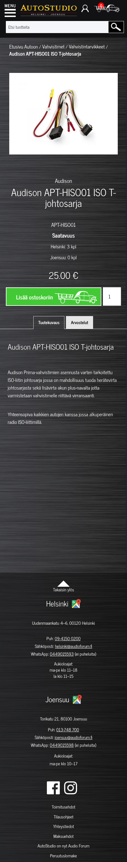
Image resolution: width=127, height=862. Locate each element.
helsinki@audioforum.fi (73, 646)
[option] (18, 165)
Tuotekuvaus (48, 322)
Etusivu (16, 47)
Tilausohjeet (63, 816)
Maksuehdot (63, 836)
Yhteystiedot (63, 826)
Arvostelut (79, 322)
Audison (63, 180)
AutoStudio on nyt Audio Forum (63, 845)
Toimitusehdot (63, 806)
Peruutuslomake (63, 855)
